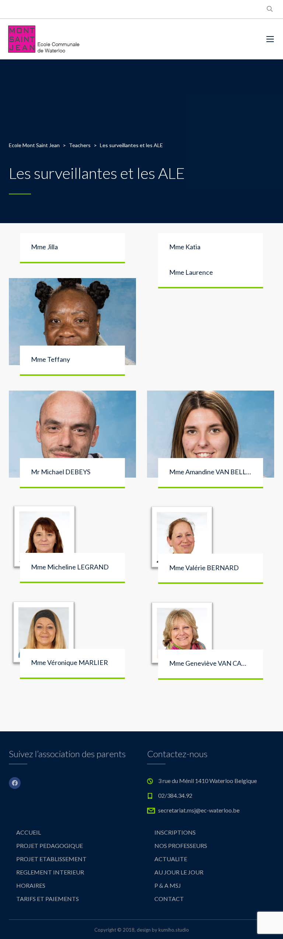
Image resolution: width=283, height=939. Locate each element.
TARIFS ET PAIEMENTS (47, 898)
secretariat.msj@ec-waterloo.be (199, 810)
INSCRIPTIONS (175, 832)
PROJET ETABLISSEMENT (51, 858)
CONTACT (169, 898)
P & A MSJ (167, 885)
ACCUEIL (28, 832)
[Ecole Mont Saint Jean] (44, 39)
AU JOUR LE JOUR (178, 872)
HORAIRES (30, 885)
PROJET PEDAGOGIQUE (49, 845)
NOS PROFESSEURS (180, 845)
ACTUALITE (170, 858)
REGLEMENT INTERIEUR (50, 872)
